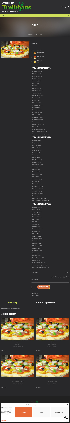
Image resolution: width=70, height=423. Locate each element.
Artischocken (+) (38, 95)
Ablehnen (41, 412)
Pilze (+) (36, 97)
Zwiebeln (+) (37, 71)
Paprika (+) (37, 73)
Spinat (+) (37, 88)
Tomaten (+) (37, 81)
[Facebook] (65, 7)
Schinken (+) (37, 110)
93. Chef (17, 344)
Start (29, 34)
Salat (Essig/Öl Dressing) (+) (40, 134)
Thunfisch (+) (37, 112)
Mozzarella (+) (37, 105)
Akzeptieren (24, 412)
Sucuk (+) (36, 126)
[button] (67, 405)
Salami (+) (37, 107)
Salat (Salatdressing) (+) (40, 131)
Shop (32, 34)
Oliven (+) (37, 78)
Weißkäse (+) (37, 122)
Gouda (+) (36, 100)
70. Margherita (52, 381)
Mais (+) (36, 83)
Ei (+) (36, 85)
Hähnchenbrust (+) (39, 129)
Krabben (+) (37, 114)
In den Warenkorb (43, 287)
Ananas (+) (37, 102)
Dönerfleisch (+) (38, 119)
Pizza (35, 34)
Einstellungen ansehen (59, 412)
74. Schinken (52, 344)
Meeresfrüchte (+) (38, 124)
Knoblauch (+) (37, 90)
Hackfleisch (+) (38, 117)
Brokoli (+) (37, 93)
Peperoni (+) (37, 76)
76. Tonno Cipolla (18, 381)
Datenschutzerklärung (4, 420)
